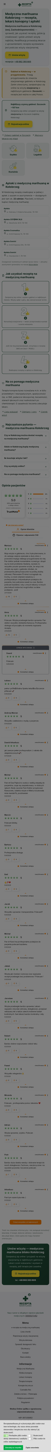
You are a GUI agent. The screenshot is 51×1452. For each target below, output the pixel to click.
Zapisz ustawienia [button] (32, 1448)
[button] (6, 1435)
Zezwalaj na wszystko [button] (13, 1448)
